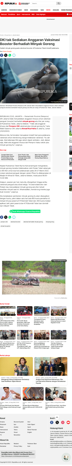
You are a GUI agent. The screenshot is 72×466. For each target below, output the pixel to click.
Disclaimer (3, 446)
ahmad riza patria (5, 226)
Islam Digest (31, 424)
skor (26, 10)
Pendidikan (11, 14)
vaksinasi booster (15, 221)
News (1, 427)
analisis (56, 10)
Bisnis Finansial (32, 429)
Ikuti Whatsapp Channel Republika (26, 211)
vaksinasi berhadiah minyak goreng (33, 221)
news (48, 10)
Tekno (15, 429)
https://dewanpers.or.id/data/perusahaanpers (15, 456)
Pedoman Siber (32, 443)
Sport (18, 14)
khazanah (34, 10)
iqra (42, 10)
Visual (15, 432)
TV (1, 435)
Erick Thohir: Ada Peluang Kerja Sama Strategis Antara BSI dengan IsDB (24, 157)
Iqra (15, 424)
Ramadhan (17, 435)
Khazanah (3, 424)
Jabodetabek (16, 35)
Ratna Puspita (7, 51)
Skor (28, 422)
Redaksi (16, 443)
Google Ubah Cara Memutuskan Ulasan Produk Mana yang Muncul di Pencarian (7, 157)
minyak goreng (28, 121)
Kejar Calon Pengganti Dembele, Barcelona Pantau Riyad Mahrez (42, 156)
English (29, 432)
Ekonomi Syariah (15, 10)
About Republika (5, 443)
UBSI (33, 14)
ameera (4, 10)
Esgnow (2, 432)
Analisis (16, 427)
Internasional (26, 14)
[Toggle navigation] (2, 3)
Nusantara (8, 35)
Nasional (4, 14)
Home (1, 35)
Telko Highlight (40, 14)
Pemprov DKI (14, 126)
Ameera (2, 422)
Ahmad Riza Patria (28, 129)
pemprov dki (4, 221)
